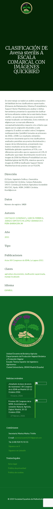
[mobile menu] (49, 5)
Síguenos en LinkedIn (17, 450)
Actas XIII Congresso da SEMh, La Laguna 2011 (24, 260)
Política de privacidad (17, 468)
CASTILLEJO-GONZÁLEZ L (16, 218)
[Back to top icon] (27, 493)
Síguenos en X (14, 446)
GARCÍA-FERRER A (35, 218)
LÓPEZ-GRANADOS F (34, 221)
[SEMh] (26, 7)
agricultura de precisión (14, 274)
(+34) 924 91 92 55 (20, 442)
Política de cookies (16, 472)
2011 (7, 237)
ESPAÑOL (9, 290)
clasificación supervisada (35, 274)
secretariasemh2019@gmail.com (28, 438)
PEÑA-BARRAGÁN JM (14, 223)
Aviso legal (12, 464)
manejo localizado (12, 277)
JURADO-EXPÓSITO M (14, 221)
